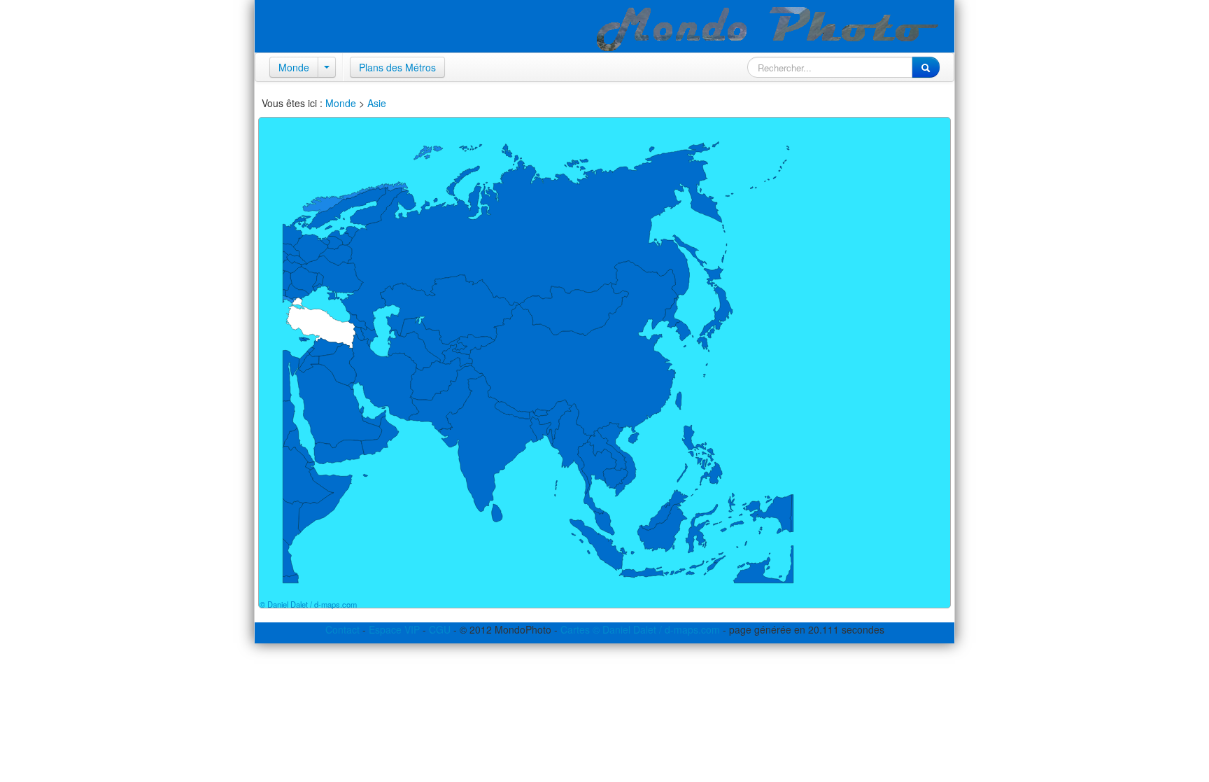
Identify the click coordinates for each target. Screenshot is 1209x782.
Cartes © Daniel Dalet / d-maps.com (640, 629)
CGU (440, 629)
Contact (342, 629)
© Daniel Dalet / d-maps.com (308, 604)
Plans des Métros (397, 67)
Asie (376, 103)
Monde (293, 67)
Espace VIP (394, 629)
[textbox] (829, 67)
